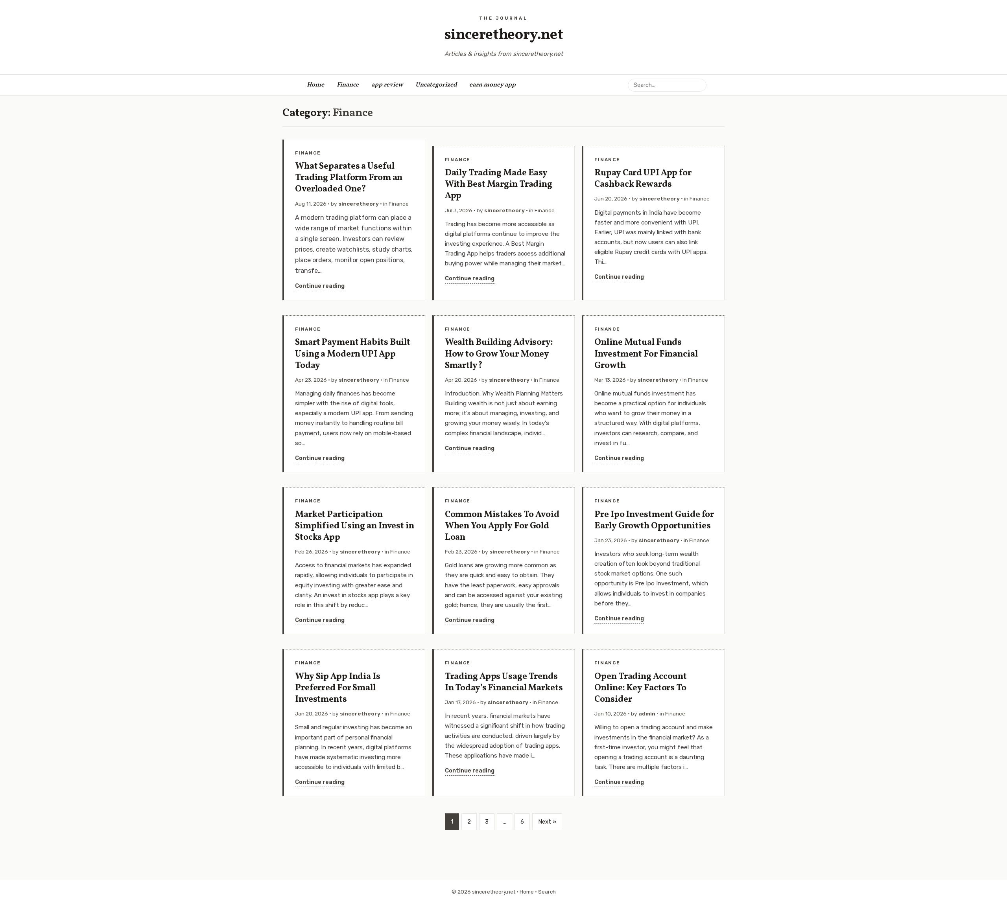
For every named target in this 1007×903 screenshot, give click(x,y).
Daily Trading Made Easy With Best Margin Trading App (498, 184)
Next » (547, 821)
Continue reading (320, 286)
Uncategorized (436, 85)
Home (315, 85)
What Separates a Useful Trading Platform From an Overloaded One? (348, 177)
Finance (348, 85)
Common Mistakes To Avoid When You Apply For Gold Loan (502, 526)
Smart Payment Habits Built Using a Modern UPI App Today (352, 354)
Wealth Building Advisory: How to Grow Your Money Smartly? (499, 354)
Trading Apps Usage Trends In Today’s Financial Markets (504, 682)
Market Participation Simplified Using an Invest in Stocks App (354, 526)
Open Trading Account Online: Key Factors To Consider (640, 688)
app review (387, 85)
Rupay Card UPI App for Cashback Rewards (643, 179)
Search (547, 891)
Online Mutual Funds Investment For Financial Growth (645, 354)
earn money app (492, 85)
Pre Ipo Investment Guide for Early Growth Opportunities (654, 520)
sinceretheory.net (503, 35)
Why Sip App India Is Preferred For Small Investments (337, 688)
